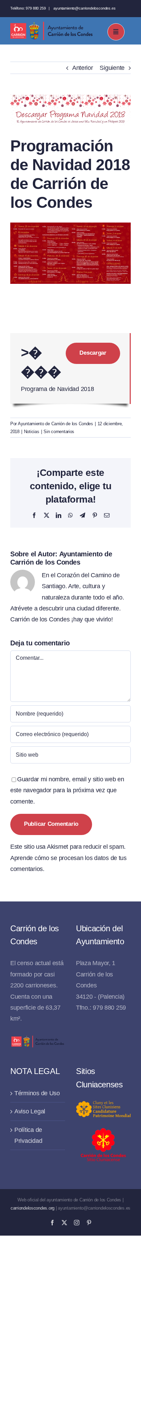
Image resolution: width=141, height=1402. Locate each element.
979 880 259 (36, 8)
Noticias (31, 431)
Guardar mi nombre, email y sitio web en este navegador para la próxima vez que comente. (67, 790)
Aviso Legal (29, 1111)
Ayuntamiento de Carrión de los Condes (55, 423)
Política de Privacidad (28, 1135)
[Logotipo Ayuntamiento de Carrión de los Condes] (51, 24)
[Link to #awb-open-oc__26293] (116, 31)
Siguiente (112, 67)
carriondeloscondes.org (32, 1208)
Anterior (82, 67)
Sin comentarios (58, 431)
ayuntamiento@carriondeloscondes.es (84, 8)
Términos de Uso (37, 1093)
